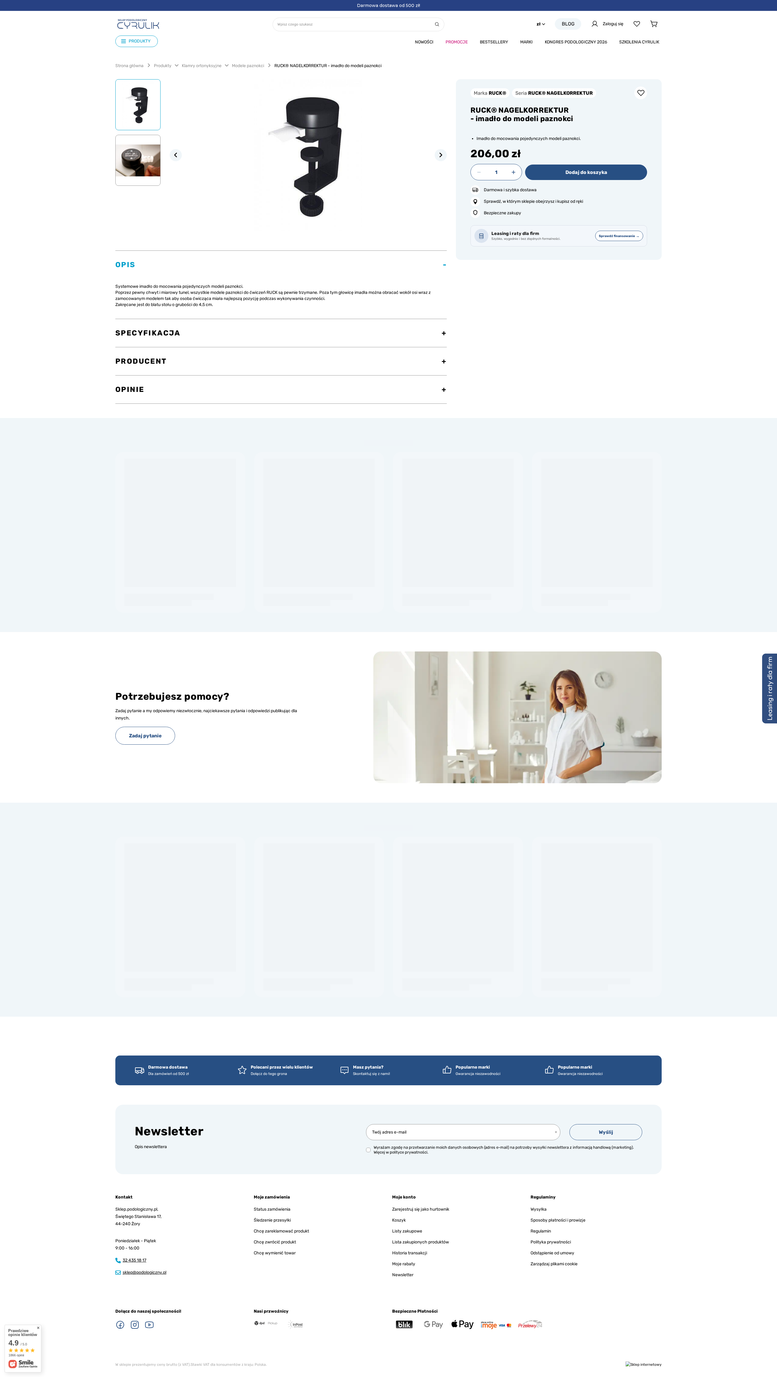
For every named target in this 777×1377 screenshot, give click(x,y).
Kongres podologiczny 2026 (576, 42)
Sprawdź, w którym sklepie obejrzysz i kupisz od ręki (533, 201)
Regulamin (541, 1231)
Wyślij (606, 1132)
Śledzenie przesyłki (272, 1220)
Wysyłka (539, 1209)
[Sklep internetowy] (644, 1365)
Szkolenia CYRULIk (639, 42)
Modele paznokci (248, 65)
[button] (176, 155)
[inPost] (295, 1324)
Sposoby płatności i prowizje (558, 1220)
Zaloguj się (613, 23)
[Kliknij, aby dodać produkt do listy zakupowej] (640, 93)
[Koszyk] (653, 24)
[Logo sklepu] (138, 24)
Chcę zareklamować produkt (281, 1231)
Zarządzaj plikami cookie (554, 1263)
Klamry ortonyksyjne (202, 65)
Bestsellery (494, 42)
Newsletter (169, 1131)
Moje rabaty (403, 1263)
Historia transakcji (409, 1253)
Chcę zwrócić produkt (275, 1242)
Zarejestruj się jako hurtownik (420, 1209)
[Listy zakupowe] (636, 24)
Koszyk (399, 1220)
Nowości (424, 42)
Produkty (162, 65)
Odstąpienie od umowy (552, 1253)
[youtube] (149, 1325)
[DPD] (266, 1323)
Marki (526, 42)
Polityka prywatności (551, 1242)
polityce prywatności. (409, 1152)
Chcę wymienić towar (275, 1253)
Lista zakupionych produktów (420, 1242)
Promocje (457, 42)
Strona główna (129, 65)
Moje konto (404, 1197)
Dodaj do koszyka (586, 172)
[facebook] (120, 1325)
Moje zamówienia (272, 1197)
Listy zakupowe (407, 1231)
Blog (568, 24)
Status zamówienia (272, 1209)
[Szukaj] (437, 24)
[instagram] (135, 1325)
